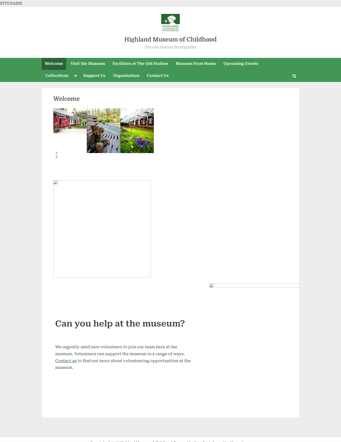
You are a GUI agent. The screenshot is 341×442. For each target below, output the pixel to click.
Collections (56, 75)
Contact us (66, 360)
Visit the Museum (88, 63)
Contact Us (158, 75)
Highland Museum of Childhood (170, 39)
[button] (56, 153)
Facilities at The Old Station (140, 63)
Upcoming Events (240, 63)
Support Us (94, 75)
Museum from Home (196, 63)
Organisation (126, 75)
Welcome (54, 63)
